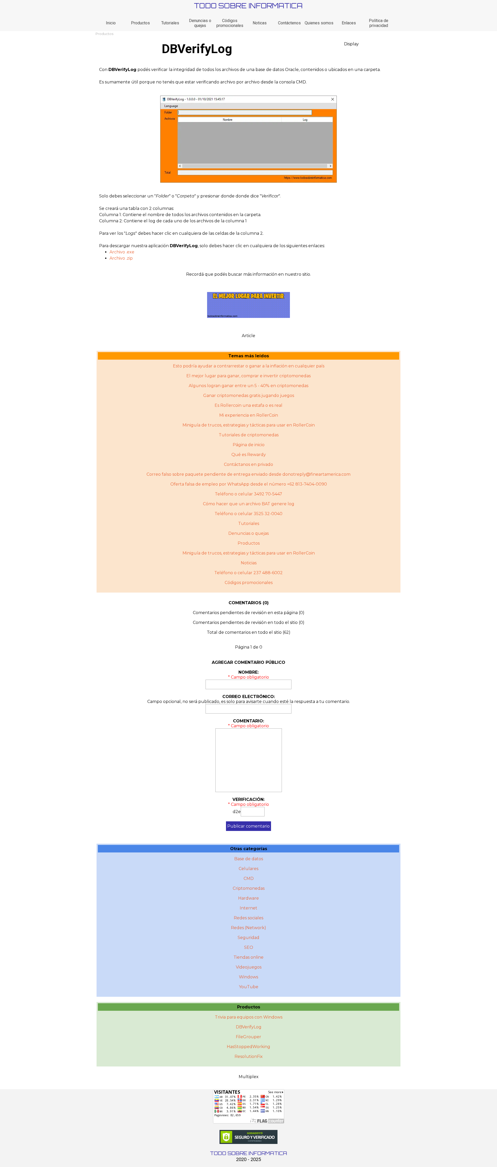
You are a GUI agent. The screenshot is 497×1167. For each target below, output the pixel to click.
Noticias (249, 562)
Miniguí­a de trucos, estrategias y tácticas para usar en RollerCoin (248, 553)
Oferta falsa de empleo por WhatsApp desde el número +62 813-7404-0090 (248, 484)
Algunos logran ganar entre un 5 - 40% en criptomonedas (248, 385)
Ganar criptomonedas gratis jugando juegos (248, 395)
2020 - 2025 (248, 1159)
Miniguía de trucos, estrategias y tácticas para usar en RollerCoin (248, 425)
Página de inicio (249, 444)
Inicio (111, 22)
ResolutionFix (249, 1056)
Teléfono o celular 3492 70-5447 (248, 494)
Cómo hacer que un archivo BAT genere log (248, 503)
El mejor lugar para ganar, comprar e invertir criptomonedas (248, 375)
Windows (248, 976)
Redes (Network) (248, 927)
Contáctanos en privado (248, 464)
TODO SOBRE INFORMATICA (248, 5)
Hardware (248, 898)
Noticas (260, 22)
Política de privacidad (378, 23)
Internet (248, 908)
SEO (248, 947)
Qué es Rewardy (248, 454)
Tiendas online (248, 957)
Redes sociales (248, 917)
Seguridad (248, 937)
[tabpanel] (248, 76)
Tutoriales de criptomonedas (249, 434)
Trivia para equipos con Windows (248, 1017)
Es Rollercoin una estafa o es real (248, 405)
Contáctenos (289, 22)
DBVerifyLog (248, 1026)
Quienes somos (319, 22)
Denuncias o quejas (200, 23)
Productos (140, 22)
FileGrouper (248, 1036)
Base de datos (248, 858)
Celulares (248, 868)
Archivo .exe (121, 252)
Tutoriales (170, 22)
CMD (249, 878)
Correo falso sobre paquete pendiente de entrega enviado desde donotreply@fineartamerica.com (248, 474)
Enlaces (349, 22)
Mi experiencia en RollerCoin (248, 415)
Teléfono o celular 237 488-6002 (248, 572)
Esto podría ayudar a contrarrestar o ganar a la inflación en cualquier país (248, 366)
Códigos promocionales (229, 23)
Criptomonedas (249, 888)
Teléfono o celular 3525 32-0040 (248, 513)
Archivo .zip (121, 258)
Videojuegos (248, 967)
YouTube (248, 986)
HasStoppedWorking (248, 1046)
